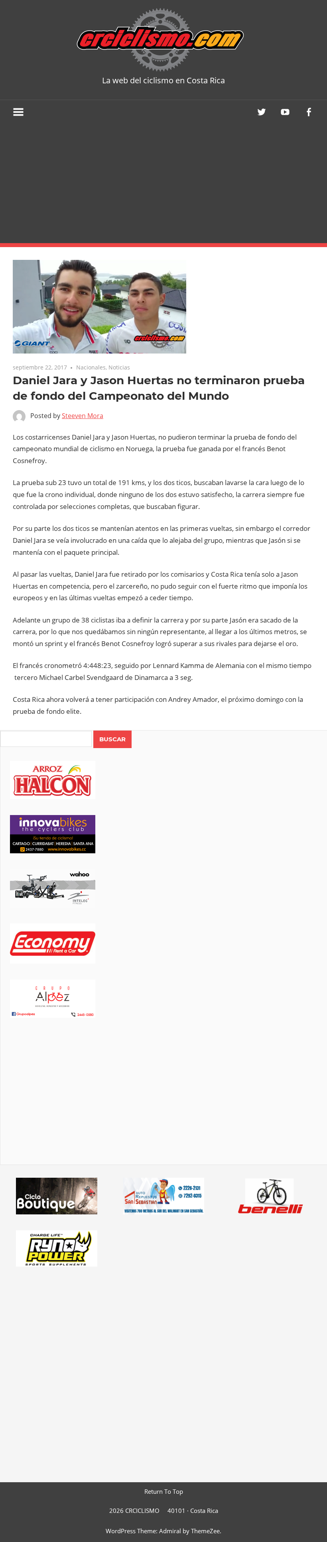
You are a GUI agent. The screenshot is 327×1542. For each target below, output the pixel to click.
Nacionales (91, 367)
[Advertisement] (163, 183)
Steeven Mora (82, 415)
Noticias (119, 367)
